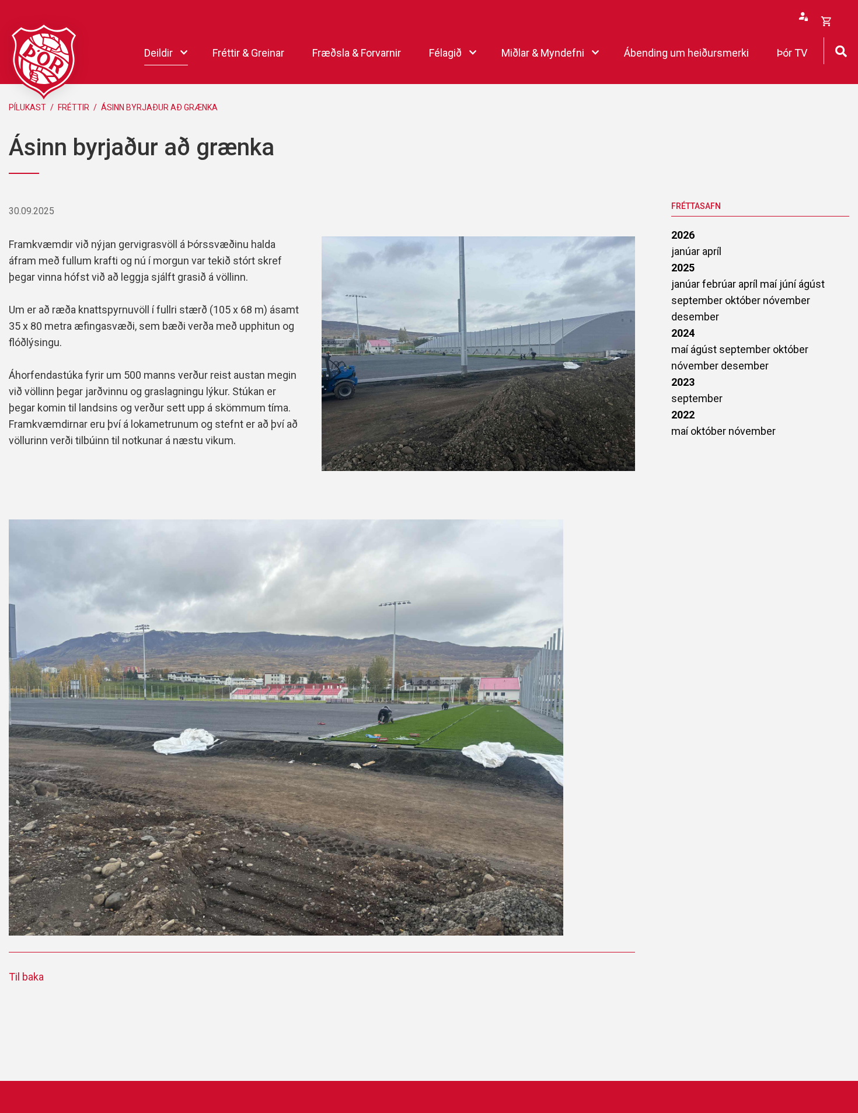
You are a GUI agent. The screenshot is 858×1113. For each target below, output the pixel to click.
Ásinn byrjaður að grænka (159, 107)
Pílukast (27, 107)
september (698, 300)
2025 (683, 267)
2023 (683, 382)
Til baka (26, 977)
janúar (686, 251)
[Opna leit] (841, 50)
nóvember (786, 300)
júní (788, 284)
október (744, 300)
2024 (683, 333)
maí (769, 284)
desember (695, 316)
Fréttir (73, 107)
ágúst (811, 284)
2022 (683, 415)
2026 (683, 235)
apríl (711, 251)
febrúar (720, 284)
